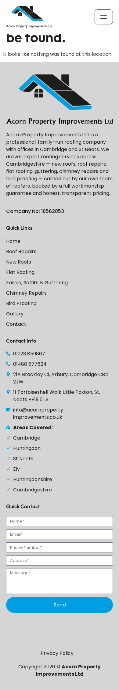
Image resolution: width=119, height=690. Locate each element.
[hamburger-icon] (104, 16)
